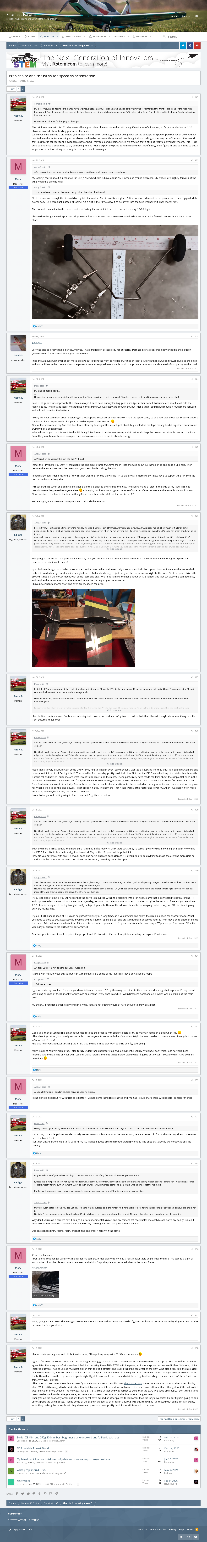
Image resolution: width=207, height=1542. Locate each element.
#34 (196, 1116)
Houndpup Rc (23, 1451)
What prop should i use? (31, 1470)
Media (121, 36)
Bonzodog (22, 1440)
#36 (196, 1249)
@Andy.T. (37, 342)
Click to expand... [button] (115, 548)
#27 (196, 677)
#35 (196, 1163)
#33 (196, 1080)
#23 (196, 336)
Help (181, 1529)
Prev (12, 88)
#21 (196, 97)
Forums (49, 36)
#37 (196, 1315)
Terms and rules (158, 1529)
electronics (23, 1481)
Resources (99, 36)
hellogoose (22, 1484)
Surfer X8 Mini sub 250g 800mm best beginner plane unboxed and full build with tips (68, 1437)
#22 (196, 160)
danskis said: (40, 103)
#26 (196, 516)
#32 (196, 1026)
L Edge (18, 534)
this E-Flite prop (133, 1383)
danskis (18, 355)
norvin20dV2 (22, 1473)
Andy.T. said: (40, 167)
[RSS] (197, 1529)
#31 (196, 955)
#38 (196, 1348)
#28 (196, 730)
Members (141, 36)
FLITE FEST (34, 1520)
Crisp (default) (18, 1529)
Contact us (142, 1529)
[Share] (192, 97)
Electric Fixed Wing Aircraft (53, 1440)
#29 (196, 809)
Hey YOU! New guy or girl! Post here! (58, 1484)
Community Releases (53, 1451)
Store (32, 36)
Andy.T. (14, 80)
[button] (57, 36)
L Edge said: (40, 737)
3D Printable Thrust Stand (33, 1448)
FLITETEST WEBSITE (17, 1520)
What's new (73, 36)
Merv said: (39, 385)
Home (16, 36)
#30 (196, 870)
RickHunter (169, 1451)
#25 (196, 447)
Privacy (172, 1529)
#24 (196, 379)
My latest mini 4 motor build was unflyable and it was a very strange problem (63, 1459)
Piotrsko (168, 1473)
